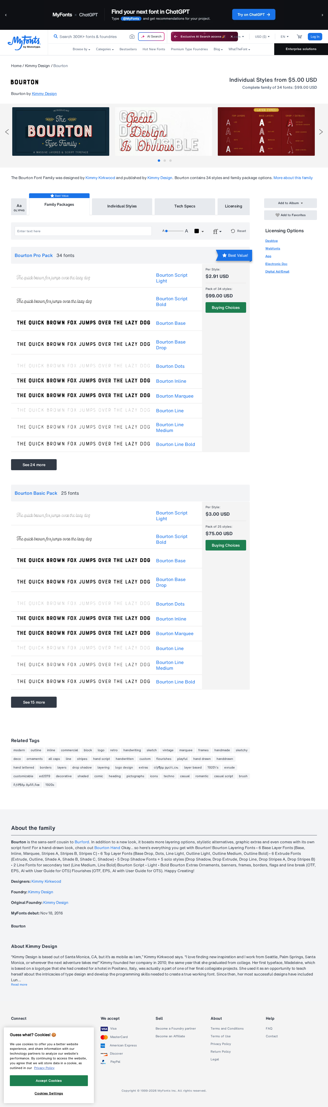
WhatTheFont (238, 49)
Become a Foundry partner (176, 1029)
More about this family (293, 178)
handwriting (132, 750)
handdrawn (225, 759)
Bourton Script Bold (172, 301)
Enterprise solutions (301, 49)
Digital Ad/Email (277, 271)
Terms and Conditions (227, 1029)
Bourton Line (170, 410)
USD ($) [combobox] (260, 36)
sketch (152, 750)
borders (46, 767)
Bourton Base (171, 323)
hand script (101, 759)
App (268, 256)
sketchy (242, 750)
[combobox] (107, 36)
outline (36, 750)
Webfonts (272, 248)
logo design (124, 767)
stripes (82, 759)
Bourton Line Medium (170, 427)
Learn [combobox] (236, 36)
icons (154, 776)
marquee (186, 750)
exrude (229, 767)
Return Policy (221, 1052)
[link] (55, 36)
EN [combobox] (283, 36)
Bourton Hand (107, 848)
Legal (215, 1059)
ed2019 (44, 776)
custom (145, 759)
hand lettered (23, 767)
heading (115, 776)
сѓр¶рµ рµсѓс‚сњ (166, 767)
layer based (193, 767)
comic (98, 776)
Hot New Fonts (154, 49)
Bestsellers (128, 49)
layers (62, 767)
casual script (223, 776)
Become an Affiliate (170, 1036)
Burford (82, 842)
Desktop (271, 240)
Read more (19, 985)
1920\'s (213, 767)
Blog (217, 49)
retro (114, 750)
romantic (201, 776)
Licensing (233, 206)
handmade (222, 750)
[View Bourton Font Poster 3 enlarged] (266, 131)
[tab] (159, 160)
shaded (83, 776)
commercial (69, 750)
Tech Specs (184, 206)
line (68, 759)
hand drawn (202, 759)
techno (169, 776)
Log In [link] (315, 36)
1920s (49, 785)
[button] (6, 15)
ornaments (35, 759)
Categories (103, 49)
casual (185, 776)
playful (182, 759)
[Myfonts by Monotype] (24, 42)
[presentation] (7, 132)
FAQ (269, 1029)
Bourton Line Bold (175, 444)
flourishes (163, 759)
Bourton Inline (171, 381)
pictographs (135, 776)
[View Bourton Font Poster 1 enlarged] (60, 131)
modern (19, 750)
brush (243, 776)
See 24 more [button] (34, 465)
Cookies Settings (49, 1093)
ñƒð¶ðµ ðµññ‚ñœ (26, 785)
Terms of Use (221, 1036)
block (88, 750)
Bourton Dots (170, 366)
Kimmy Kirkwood (100, 178)
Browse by (80, 49)
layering (103, 767)
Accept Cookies (49, 1080)
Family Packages (59, 204)
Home (16, 66)
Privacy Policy (221, 1044)
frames (203, 750)
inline (51, 750)
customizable (23, 776)
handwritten (125, 759)
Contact (272, 1036)
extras (143, 767)
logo (101, 750)
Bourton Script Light (172, 278)
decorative (64, 776)
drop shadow (82, 767)
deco (17, 759)
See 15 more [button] (34, 702)
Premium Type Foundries (189, 49)
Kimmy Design (37, 66)
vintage (168, 750)
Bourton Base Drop (171, 344)
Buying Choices (226, 307)
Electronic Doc (276, 264)
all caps (54, 759)
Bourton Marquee (175, 396)
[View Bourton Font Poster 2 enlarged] (163, 131)
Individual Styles (122, 206)
